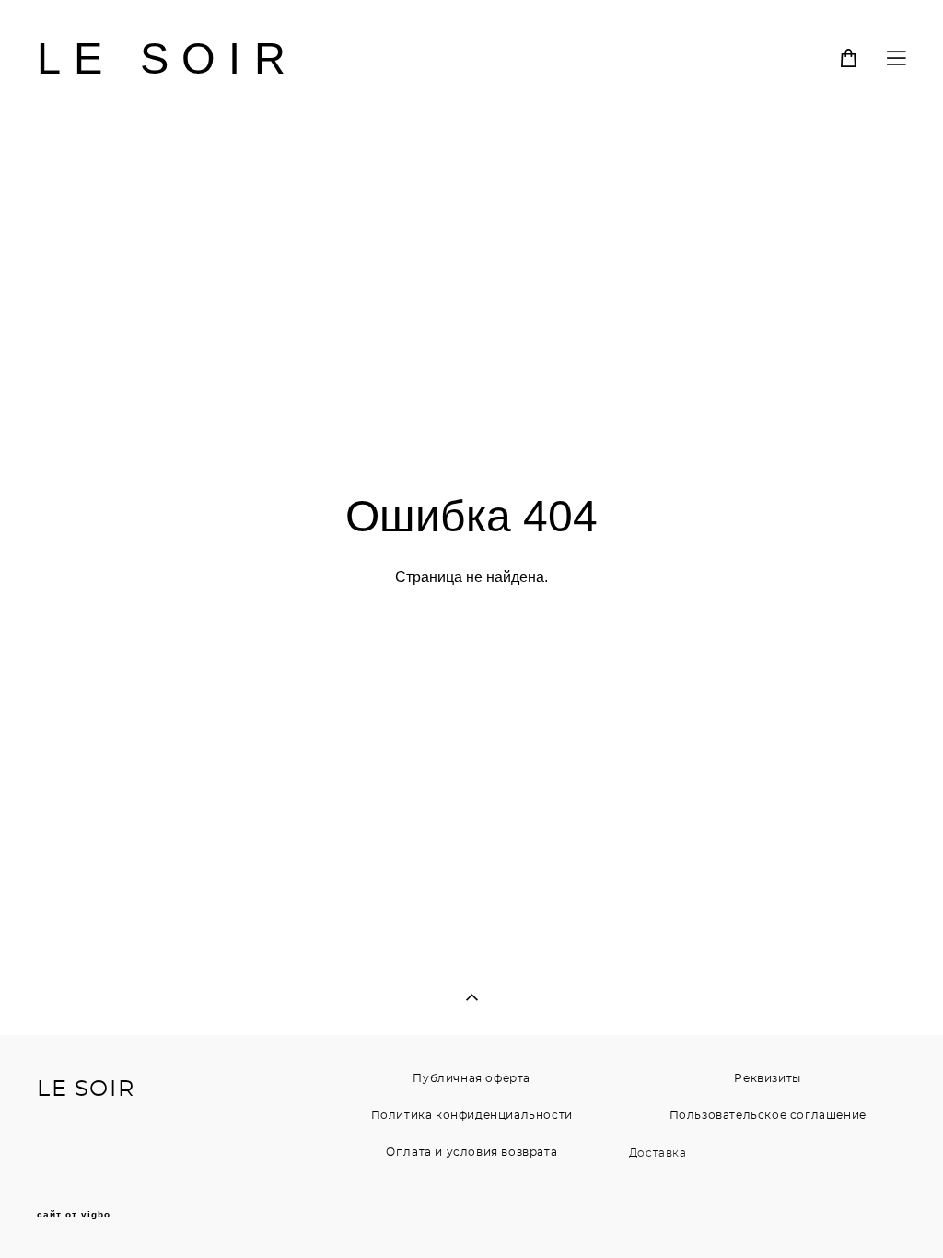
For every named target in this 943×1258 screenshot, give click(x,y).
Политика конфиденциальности (472, 1115)
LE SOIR (167, 58)
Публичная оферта (471, 1078)
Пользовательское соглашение (768, 1115)
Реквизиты (767, 1078)
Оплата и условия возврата (471, 1152)
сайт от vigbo (74, 1214)
